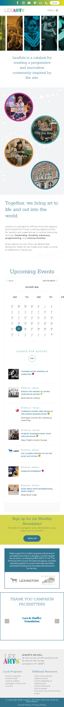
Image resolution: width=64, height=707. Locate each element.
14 (38, 317)
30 (32, 306)
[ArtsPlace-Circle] (45, 162)
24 (12, 328)
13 (32, 317)
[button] (7, 621)
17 (12, 323)
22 (45, 323)
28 (19, 306)
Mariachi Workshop (31, 471)
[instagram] (23, 2)
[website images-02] (18, 140)
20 (32, 323)
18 (19, 323)
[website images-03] (45, 117)
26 (25, 328)
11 (19, 317)
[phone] (46, 2)
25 (19, 328)
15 (45, 317)
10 (12, 317)
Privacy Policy (39, 705)
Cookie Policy (24, 705)
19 (25, 323)
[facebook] (17, 2)
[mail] (40, 2)
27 (12, 306)
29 (25, 306)
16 (52, 317)
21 (38, 323)
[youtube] (29, 2)
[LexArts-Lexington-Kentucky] (14, 9)
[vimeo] (34, 2)
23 (52, 323)
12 (25, 317)
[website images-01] (18, 94)
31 (38, 306)
